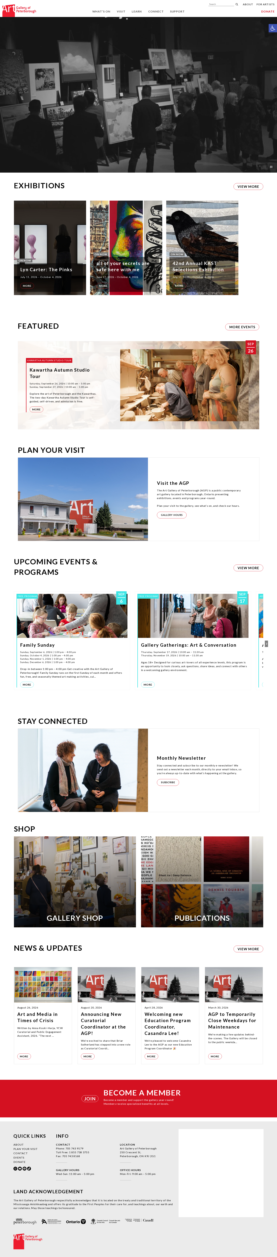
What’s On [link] (101, 11)
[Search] (237, 4)
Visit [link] (121, 11)
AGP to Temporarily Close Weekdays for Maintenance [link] (232, 1020)
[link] (273, 28)
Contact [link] (20, 1153)
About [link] (248, 4)
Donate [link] (268, 11)
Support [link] (177, 11)
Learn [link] (137, 11)
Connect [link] (156, 11)
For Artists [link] (265, 4)
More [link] (27, 285)
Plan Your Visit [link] (25, 1148)
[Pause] (271, 166)
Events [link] (19, 1157)
